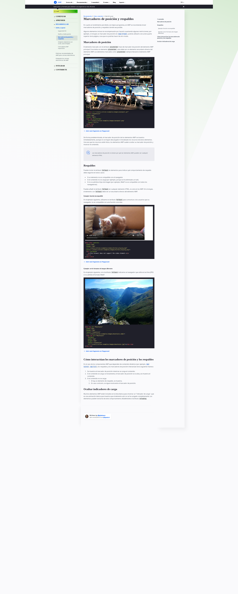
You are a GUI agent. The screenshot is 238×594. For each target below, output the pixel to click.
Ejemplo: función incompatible (166, 28)
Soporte (121, 2)
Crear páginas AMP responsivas (63, 47)
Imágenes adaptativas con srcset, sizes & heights (65, 42)
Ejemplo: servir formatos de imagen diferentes (168, 32)
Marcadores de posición (164, 22)
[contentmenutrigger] (170, 19)
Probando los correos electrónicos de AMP (62, 59)
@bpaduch (106, 417)
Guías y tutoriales (98, 16)
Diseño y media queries (64, 34)
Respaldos (160, 25)
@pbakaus (101, 415)
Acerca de (69, 2)
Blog (114, 2)
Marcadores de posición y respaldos (65, 38)
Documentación (82, 2)
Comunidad (95, 2)
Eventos (105, 2)
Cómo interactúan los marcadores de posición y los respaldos (168, 37)
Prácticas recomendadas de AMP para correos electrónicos (65, 54)
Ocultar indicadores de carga (166, 41)
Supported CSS (62, 31)
